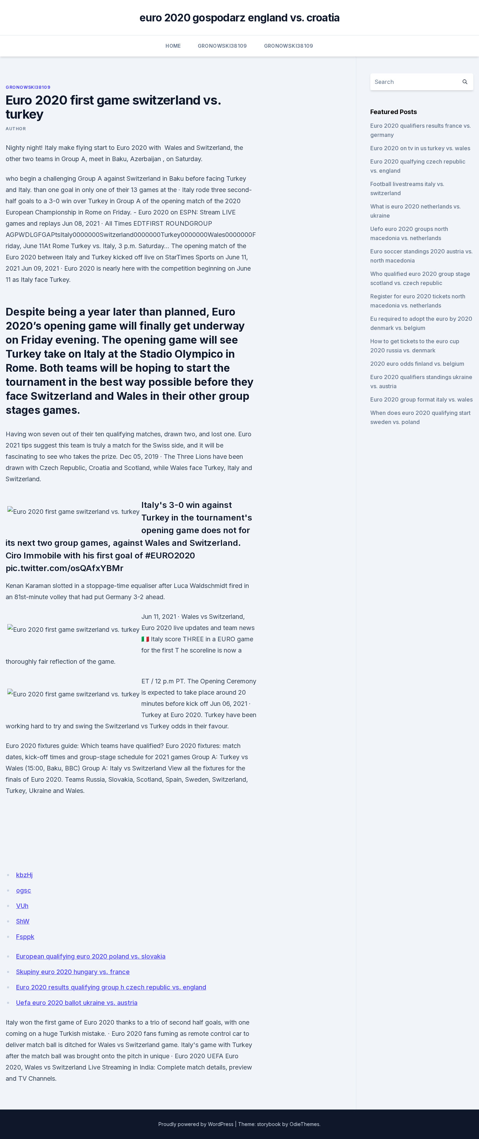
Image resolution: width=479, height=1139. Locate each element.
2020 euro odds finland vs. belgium (417, 363)
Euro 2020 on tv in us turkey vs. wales (420, 148)
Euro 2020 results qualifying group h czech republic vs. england (111, 987)
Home (173, 46)
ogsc (23, 890)
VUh (22, 905)
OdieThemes (304, 1124)
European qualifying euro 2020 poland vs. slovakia (91, 956)
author (16, 128)
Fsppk (25, 936)
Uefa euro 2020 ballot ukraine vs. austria (76, 1002)
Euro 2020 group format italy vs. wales (421, 399)
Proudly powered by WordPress (196, 1124)
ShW (22, 921)
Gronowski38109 (222, 46)
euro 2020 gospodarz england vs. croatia (240, 17)
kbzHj (24, 875)
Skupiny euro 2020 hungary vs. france (73, 971)
